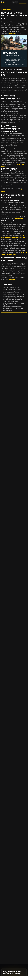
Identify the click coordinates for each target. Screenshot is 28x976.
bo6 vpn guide (6, 9)
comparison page (19, 218)
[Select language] (13, 2)
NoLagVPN (12, 33)
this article (11, 279)
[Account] (16, 2)
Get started (23, 2)
